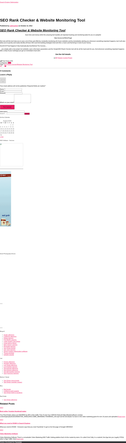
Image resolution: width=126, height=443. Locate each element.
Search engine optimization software (15, 351)
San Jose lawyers (9, 350)
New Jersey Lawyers (10, 345)
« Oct (1, 137)
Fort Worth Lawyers (10, 340)
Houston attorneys (10, 363)
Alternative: (3, 111)
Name (2, 89)
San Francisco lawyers (11, 373)
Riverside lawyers (9, 346)
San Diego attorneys (10, 400)
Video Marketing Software (9, 434)
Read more (121, 416)
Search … (3, 113)
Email (2, 91)
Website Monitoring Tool (25, 64)
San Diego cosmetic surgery (13, 382)
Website (2, 93)
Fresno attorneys (9, 362)
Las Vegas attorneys (10, 365)
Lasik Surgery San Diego (12, 341)
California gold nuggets (11, 391)
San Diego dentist (9, 348)
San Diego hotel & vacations (13, 392)
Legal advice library (10, 343)
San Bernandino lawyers (12, 372)
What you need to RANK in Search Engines (15, 423)
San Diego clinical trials (11, 380)
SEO (9, 63)
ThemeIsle (18, 442)
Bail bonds (7, 389)
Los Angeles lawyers (10, 367)
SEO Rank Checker (10, 64)
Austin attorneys (9, 335)
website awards (9, 355)
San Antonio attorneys (11, 370)
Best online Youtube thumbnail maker (13, 411)
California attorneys (10, 336)
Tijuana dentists (9, 353)
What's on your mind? (7, 102)
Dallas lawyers (8, 338)
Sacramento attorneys (11, 368)
